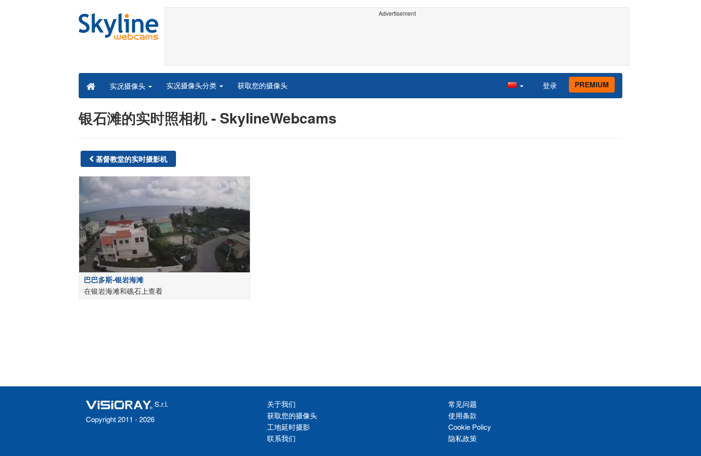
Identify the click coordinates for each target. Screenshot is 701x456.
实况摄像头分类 (192, 85)
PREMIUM (592, 84)
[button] (515, 85)
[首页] (91, 85)
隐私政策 (462, 438)
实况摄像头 (128, 86)
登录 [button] (550, 85)
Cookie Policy (469, 427)
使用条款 (462, 415)
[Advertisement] (397, 41)
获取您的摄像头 (262, 85)
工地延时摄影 (288, 427)
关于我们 (281, 404)
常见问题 (462, 404)
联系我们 (281, 438)
